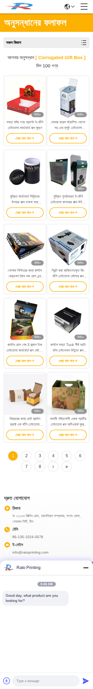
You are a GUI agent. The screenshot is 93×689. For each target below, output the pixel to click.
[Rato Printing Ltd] (21, 6)
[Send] (86, 680)
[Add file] (6, 680)
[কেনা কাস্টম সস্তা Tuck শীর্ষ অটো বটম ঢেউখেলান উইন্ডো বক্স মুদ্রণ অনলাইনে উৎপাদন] (68, 320)
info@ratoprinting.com (30, 552)
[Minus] (86, 568)
